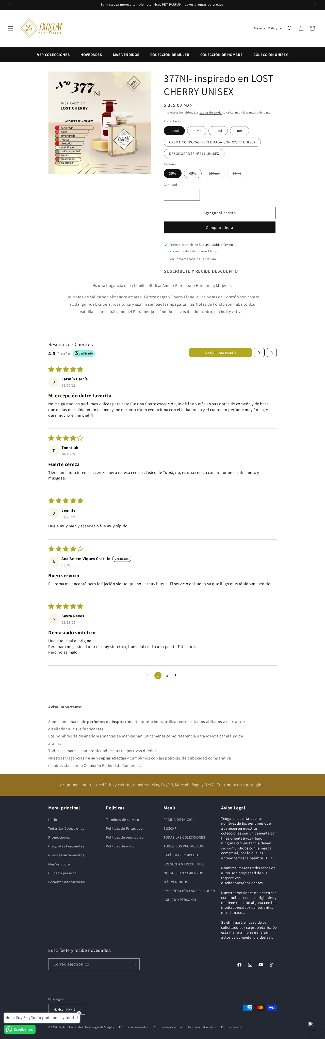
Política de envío (232, 1027)
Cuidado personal (63, 872)
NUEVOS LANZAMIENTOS (183, 872)
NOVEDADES (91, 54)
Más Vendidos (59, 864)
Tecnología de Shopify (99, 1027)
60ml (196, 130)
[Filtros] (259, 352)
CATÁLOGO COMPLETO (181, 855)
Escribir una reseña (220, 352)
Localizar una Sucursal (66, 881)
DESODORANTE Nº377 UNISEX (194, 153)
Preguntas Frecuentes (66, 846)
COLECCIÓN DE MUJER (169, 54)
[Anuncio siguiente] (315, 5)
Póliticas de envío (120, 846)
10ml (239, 130)
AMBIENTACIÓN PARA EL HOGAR (189, 890)
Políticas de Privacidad (124, 828)
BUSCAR (170, 828)
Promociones (59, 837)
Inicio (52, 819)
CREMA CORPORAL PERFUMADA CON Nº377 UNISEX (212, 142)
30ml (218, 130)
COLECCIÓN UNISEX (270, 54)
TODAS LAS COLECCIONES (184, 837)
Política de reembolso (133, 1027)
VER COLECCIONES (53, 54)
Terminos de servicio (122, 819)
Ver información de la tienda (192, 259)
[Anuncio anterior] (9, 5)
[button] (10, 28)
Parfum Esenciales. (71, 1027)
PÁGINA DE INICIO (178, 819)
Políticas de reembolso (125, 837)
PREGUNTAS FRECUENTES (184, 864)
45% (192, 173)
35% (172, 173)
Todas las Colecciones (66, 828)
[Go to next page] (177, 675)
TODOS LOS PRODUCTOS (183, 846)
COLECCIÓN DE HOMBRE (221, 54)
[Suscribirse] (133, 964)
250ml (217, 173)
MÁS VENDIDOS (126, 54)
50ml (240, 173)
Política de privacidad (168, 1027)
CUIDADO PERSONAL (180, 899)
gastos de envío (211, 112)
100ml (174, 130)
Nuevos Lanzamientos (66, 855)
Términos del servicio (202, 1027)
